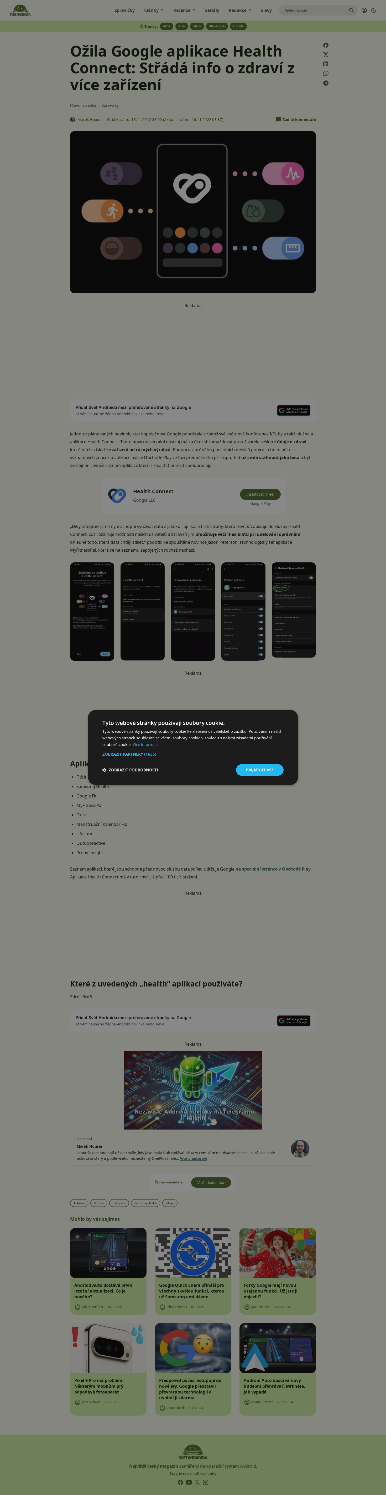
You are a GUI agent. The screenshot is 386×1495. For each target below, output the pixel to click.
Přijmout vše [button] (260, 769)
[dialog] (193, 747)
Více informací (145, 744)
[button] (193, 754)
